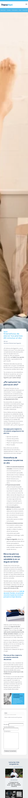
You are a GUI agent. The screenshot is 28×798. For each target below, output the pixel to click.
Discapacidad (25, 10)
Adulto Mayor (3, 10)
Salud (20, 10)
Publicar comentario (10, 751)
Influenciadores (14, 10)
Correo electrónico (9, 726)
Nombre (6, 724)
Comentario (7, 731)
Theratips (8, 10)
